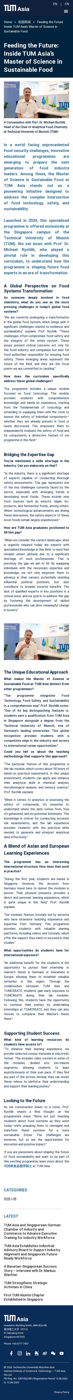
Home (8, 22)
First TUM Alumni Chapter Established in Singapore (24, 1297)
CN (67, 4)
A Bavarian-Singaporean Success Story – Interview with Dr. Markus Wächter (30, 1270)
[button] (66, 11)
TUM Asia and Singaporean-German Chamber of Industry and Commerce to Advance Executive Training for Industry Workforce (32, 1231)
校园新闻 (24, 22)
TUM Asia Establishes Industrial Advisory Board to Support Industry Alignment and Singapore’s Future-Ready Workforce (32, 1252)
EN (55, 4)
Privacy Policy (61, 1392)
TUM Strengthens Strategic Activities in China (25, 1285)
